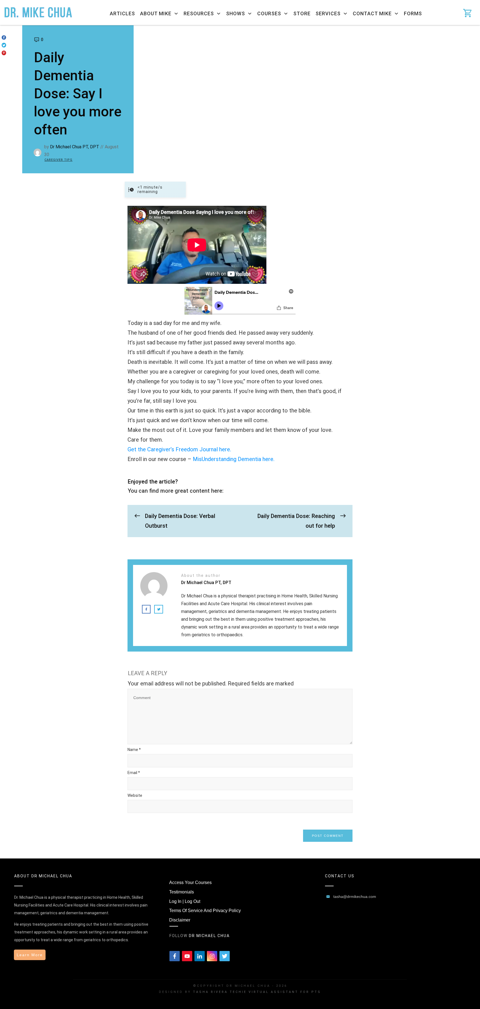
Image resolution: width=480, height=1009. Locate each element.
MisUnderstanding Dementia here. (233, 459)
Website (135, 795)
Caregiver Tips (58, 160)
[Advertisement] (306, 67)
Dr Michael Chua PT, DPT (74, 146)
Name (134, 749)
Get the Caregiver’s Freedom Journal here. (179, 449)
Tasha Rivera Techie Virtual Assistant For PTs (257, 992)
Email (134, 772)
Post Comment (328, 835)
